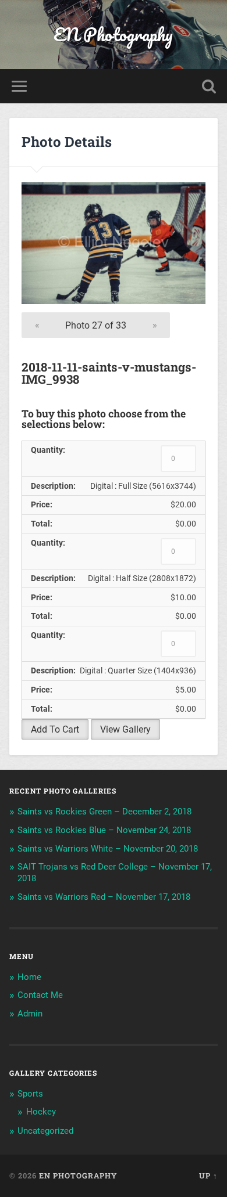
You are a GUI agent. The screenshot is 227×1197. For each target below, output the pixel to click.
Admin (29, 1013)
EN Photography (113, 34)
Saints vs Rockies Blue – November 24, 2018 (104, 830)
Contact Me (40, 995)
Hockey (41, 1111)
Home (29, 977)
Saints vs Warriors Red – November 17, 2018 (103, 897)
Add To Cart (55, 729)
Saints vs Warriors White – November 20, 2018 (107, 848)
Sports (30, 1093)
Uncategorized (45, 1131)
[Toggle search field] (209, 86)
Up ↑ (208, 1175)
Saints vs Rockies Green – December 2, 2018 (104, 811)
